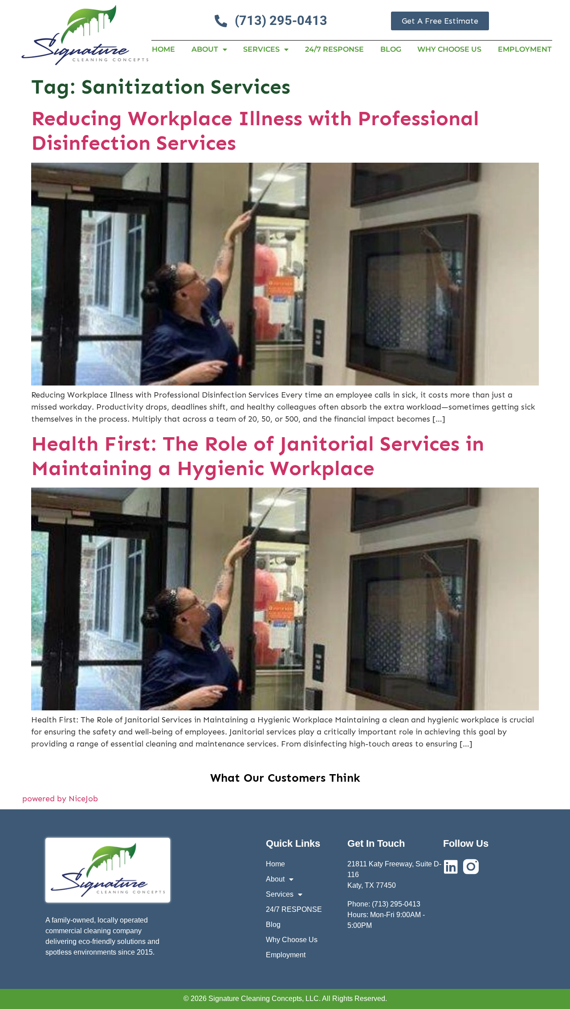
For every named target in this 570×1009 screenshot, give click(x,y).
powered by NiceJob (60, 799)
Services (261, 49)
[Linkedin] (451, 866)
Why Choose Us (449, 49)
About (204, 49)
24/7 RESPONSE (334, 49)
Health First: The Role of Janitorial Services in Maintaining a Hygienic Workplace (257, 455)
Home (163, 49)
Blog (390, 49)
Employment (525, 49)
